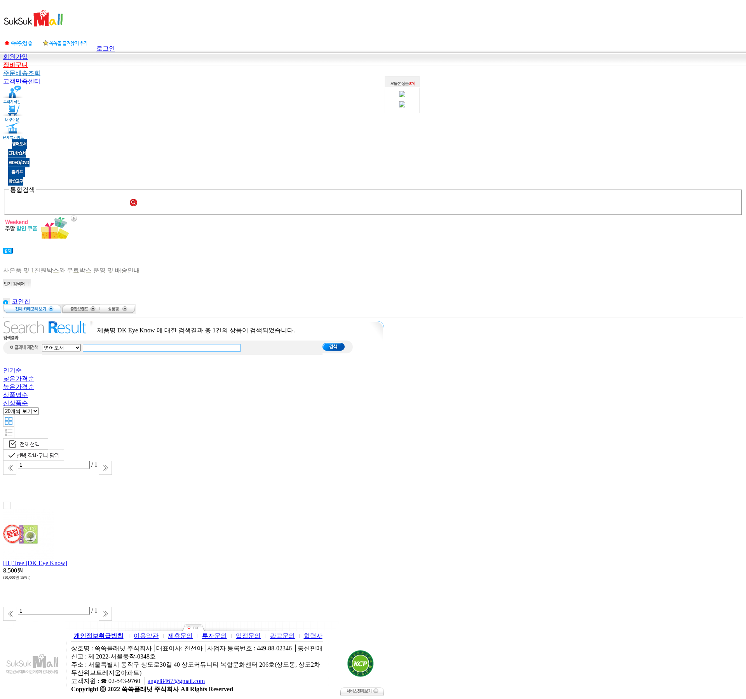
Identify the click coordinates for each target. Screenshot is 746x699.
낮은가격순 (18, 378)
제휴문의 (180, 635)
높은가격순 (18, 386)
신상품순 (15, 403)
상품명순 (15, 395)
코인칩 (21, 301)
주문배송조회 (21, 73)
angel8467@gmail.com (176, 681)
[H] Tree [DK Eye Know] (35, 563)
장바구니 (15, 64)
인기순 (12, 370)
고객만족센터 (21, 81)
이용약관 (146, 635)
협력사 (313, 635)
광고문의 (282, 635)
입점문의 (248, 635)
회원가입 (15, 56)
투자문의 (214, 635)
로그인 (105, 48)
